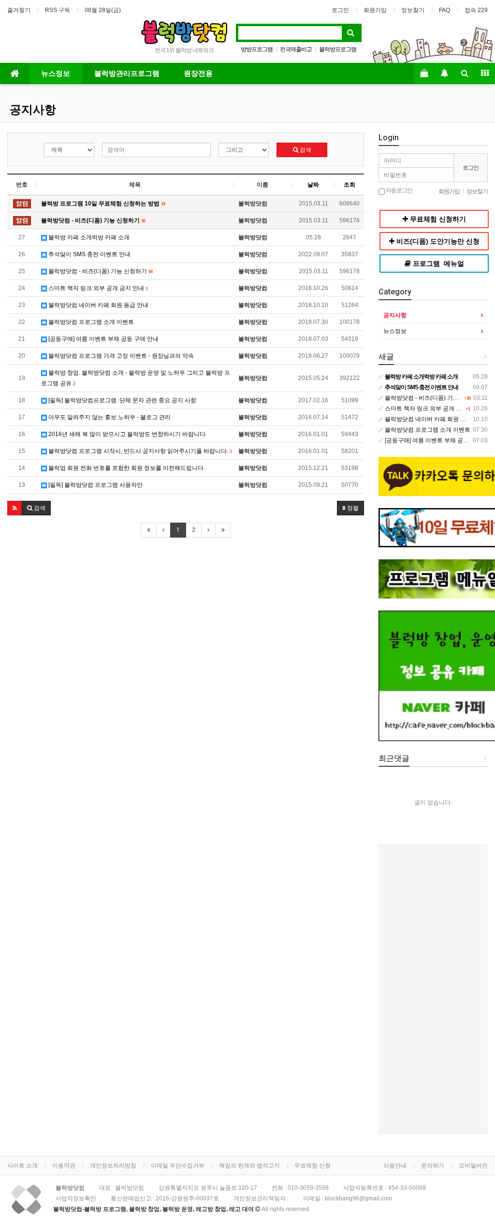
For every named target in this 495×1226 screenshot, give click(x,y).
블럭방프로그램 (337, 49)
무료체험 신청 (312, 1165)
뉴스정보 (55, 73)
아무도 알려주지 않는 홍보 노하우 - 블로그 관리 (109, 417)
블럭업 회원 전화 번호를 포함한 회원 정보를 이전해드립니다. (126, 468)
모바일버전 (473, 1165)
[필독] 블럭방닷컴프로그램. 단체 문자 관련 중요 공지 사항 (121, 400)
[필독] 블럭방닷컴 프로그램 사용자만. (95, 485)
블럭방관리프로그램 (127, 73)
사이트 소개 (22, 1165)
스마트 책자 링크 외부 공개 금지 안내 (97, 288)
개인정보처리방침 (113, 1165)
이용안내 (395, 1165)
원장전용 (198, 73)
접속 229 (476, 10)
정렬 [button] (352, 508)
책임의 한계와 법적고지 (249, 1165)
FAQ (444, 10)
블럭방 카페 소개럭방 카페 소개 (88, 237)
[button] (14, 508)
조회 (349, 184)
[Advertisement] (185, 618)
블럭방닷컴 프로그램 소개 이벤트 (90, 322)
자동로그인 (398, 190)
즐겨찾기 (18, 10)
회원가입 (375, 10)
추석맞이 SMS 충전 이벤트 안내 (89, 254)
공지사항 (33, 110)
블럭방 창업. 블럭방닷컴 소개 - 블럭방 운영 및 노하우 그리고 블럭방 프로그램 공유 (135, 378)
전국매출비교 (296, 49)
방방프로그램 (257, 49)
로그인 (340, 10)
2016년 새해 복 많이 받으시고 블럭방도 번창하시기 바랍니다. (127, 434)
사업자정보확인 (76, 1198)
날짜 (313, 184)
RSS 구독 (57, 10)
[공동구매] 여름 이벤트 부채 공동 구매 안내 (103, 339)
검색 (304, 149)
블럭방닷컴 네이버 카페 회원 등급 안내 (97, 305)
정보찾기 (412, 10)
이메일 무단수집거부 (177, 1165)
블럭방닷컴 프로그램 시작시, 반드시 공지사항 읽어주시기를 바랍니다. (139, 451)
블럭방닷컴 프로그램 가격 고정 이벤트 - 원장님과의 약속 (120, 355)
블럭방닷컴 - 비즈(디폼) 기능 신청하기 (99, 271)
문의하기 (432, 1165)
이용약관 (63, 1165)
